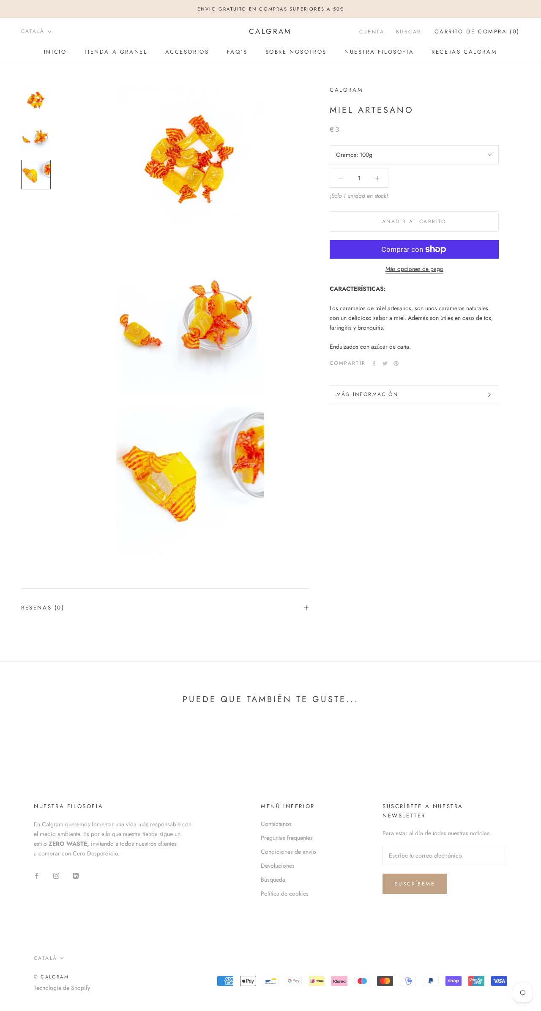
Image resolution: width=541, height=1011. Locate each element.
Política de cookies (285, 893)
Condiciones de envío (288, 851)
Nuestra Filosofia (379, 52)
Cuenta (371, 32)
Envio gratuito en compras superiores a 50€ (270, 8)
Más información (367, 394)
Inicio (55, 52)
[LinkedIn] (76, 875)
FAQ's (237, 52)
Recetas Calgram (464, 52)
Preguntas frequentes (287, 837)
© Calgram (51, 976)
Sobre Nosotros (296, 52)
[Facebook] (374, 363)
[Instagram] (56, 875)
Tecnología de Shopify (62, 988)
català (32, 31)
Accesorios (187, 52)
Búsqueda (273, 879)
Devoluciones (278, 865)
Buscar (408, 32)
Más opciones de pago (414, 269)
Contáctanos (276, 824)
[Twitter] (385, 363)
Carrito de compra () (477, 31)
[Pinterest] (396, 363)
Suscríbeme (415, 884)
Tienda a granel (116, 52)
